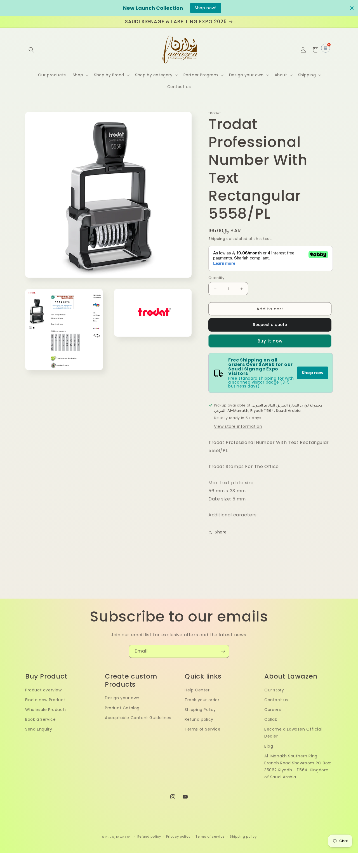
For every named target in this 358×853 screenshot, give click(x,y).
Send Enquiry (38, 729)
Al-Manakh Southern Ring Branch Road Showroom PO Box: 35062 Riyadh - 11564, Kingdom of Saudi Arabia (297, 766)
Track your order (202, 700)
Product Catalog (122, 708)
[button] (31, 50)
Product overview (43, 690)
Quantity (216, 277)
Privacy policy (178, 836)
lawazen (124, 837)
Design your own (122, 698)
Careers (272, 709)
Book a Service (40, 719)
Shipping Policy (200, 709)
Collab (271, 719)
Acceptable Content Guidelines (138, 717)
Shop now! (205, 8)
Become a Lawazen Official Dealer (293, 732)
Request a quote (270, 324)
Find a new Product (45, 700)
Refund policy (199, 719)
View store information (238, 426)
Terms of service (210, 836)
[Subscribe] (223, 651)
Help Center (197, 690)
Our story (274, 690)
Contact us (276, 700)
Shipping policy (243, 836)
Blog (268, 746)
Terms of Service (203, 729)
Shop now (313, 372)
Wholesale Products (46, 709)
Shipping (216, 238)
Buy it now (270, 341)
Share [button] (221, 532)
